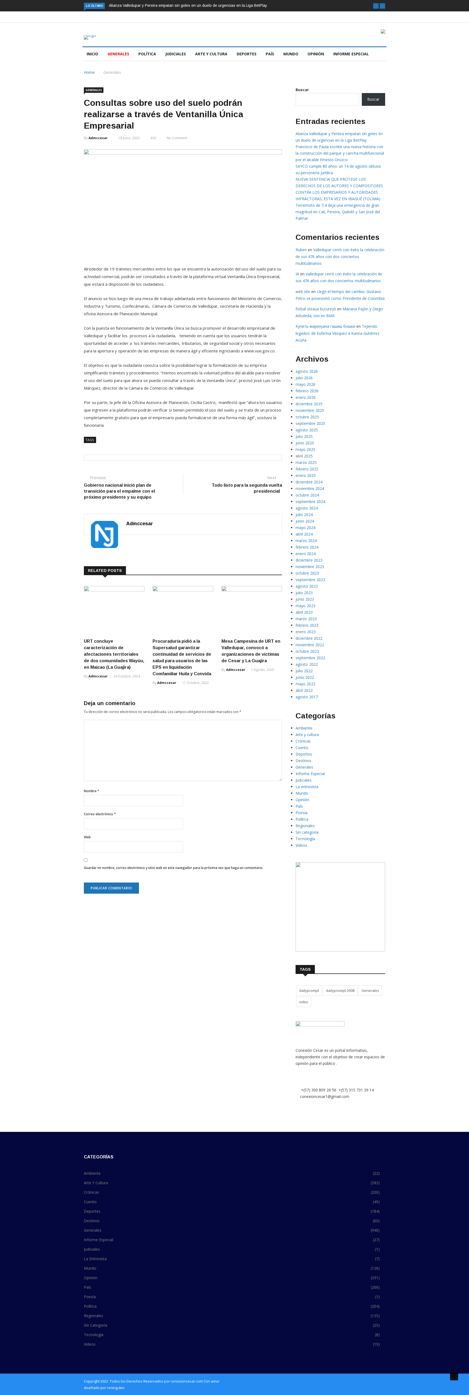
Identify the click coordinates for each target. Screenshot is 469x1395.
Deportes (246, 53)
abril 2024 (304, 534)
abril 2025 (304, 455)
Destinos (303, 760)
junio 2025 (305, 442)
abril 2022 (304, 690)
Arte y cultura (211, 53)
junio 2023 (305, 599)
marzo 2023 (306, 618)
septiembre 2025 (310, 423)
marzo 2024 (306, 540)
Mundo (290, 53)
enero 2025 (306, 475)
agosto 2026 (307, 371)
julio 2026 (304, 377)
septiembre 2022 (310, 657)
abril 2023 (304, 612)
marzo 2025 (306, 462)
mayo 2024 (305, 527)
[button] (376, 6)
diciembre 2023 (309, 560)
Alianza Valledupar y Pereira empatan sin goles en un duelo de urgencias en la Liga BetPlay (188, 5)
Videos (301, 845)
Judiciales (175, 53)
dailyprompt (309, 990)
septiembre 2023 (310, 579)
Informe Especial (351, 53)
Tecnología (305, 838)
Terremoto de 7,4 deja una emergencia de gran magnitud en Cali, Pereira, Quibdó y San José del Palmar (338, 212)
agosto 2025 (307, 429)
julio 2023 (304, 592)
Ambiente (304, 728)
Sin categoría (307, 832)
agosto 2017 (307, 696)
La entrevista (307, 786)
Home (89, 72)
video (303, 1001)
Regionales (305, 825)
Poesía (302, 812)
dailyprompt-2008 (340, 990)
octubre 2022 (307, 651)
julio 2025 (304, 436)
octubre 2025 (307, 416)
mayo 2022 (305, 683)
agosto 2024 (307, 508)
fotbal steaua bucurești (316, 308)
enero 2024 (306, 553)
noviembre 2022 (310, 644)
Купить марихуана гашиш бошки (325, 326)
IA (297, 273)
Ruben (301, 249)
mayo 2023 (305, 605)
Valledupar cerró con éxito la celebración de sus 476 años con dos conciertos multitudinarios (340, 256)
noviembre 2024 (310, 488)
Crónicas (303, 741)
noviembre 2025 (310, 410)
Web (87, 837)
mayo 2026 (305, 384)
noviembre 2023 (310, 566)
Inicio (92, 53)
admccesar (98, 138)
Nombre (91, 791)
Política (147, 53)
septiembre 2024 (310, 501)
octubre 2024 (307, 495)
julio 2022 (304, 670)
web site (303, 291)
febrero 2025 (307, 469)
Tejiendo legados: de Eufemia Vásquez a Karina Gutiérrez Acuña (337, 333)
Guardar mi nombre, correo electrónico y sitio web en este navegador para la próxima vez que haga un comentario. (173, 867)
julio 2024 (304, 514)
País (270, 53)
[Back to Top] (454, 1376)
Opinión (316, 53)
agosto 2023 (307, 586)
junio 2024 (305, 521)
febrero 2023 (307, 625)
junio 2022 (305, 677)
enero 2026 (306, 397)
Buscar (302, 89)
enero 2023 (306, 631)
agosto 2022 (307, 664)
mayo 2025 (305, 449)
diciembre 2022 (309, 638)
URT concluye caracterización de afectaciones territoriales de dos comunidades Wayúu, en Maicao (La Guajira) (114, 654)
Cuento (302, 747)
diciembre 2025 (309, 403)
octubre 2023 (307, 573)
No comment (177, 138)
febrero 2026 (307, 390)
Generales (118, 53)
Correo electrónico (100, 814)
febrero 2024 (307, 547)
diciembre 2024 (309, 482)
